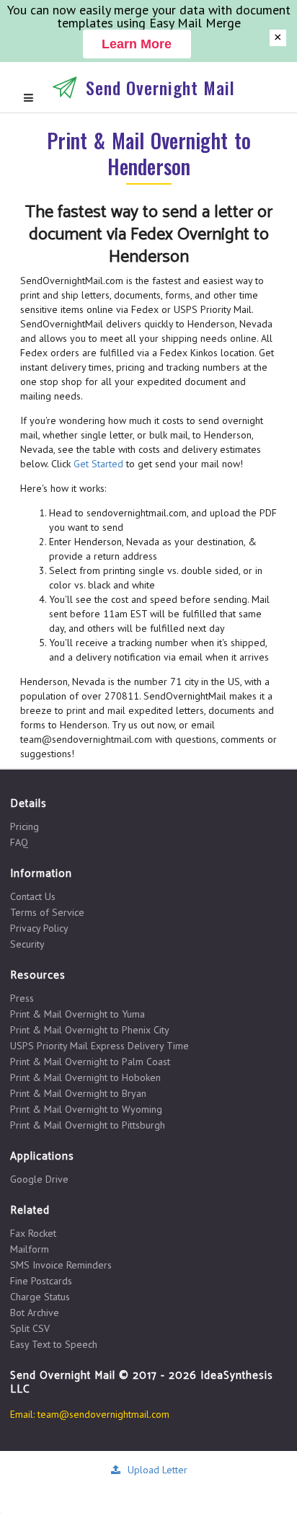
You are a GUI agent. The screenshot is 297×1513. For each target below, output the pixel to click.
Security (27, 944)
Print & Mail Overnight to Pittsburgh (87, 1125)
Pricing (24, 827)
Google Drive (39, 1179)
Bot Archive (34, 1312)
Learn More (137, 44)
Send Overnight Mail (160, 87)
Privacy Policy (39, 928)
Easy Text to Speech (53, 1344)
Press (22, 998)
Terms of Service (47, 912)
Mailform (29, 1249)
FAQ (19, 842)
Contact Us (33, 897)
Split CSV (30, 1328)
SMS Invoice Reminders (61, 1264)
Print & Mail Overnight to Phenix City (89, 1029)
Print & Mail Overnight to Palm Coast (90, 1061)
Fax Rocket (33, 1233)
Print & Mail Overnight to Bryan (78, 1093)
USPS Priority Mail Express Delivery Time (99, 1045)
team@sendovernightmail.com (103, 1414)
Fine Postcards (41, 1280)
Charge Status (40, 1296)
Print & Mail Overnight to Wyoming (86, 1109)
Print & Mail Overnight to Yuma (77, 1013)
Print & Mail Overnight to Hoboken (85, 1077)
